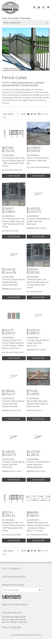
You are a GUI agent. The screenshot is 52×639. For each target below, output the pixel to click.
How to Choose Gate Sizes (22, 82)
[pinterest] (15, 597)
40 (32, 114)
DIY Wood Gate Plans (29, 85)
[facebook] (7, 597)
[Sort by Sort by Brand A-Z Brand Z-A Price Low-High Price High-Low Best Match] (11, 114)
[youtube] (11, 597)
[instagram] (19, 597)
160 (38, 114)
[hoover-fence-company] (3, 597)
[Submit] (40, 590)
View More (14, 176)
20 (28, 114)
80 (35, 114)
